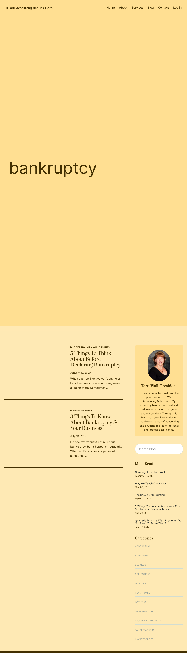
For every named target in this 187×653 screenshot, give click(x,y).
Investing (141, 602)
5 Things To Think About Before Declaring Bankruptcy (95, 359)
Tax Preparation (145, 630)
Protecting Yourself (148, 620)
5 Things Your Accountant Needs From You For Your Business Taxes (158, 507)
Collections (142, 574)
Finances (140, 583)
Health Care (142, 592)
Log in (177, 7)
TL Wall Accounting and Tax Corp (29, 8)
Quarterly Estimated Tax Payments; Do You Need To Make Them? (158, 522)
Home (111, 7)
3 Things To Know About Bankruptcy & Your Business (93, 422)
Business (140, 564)
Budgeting (77, 347)
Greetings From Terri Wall (150, 472)
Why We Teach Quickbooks (151, 483)
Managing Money (98, 347)
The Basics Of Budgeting (150, 494)
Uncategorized (144, 639)
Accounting (142, 546)
